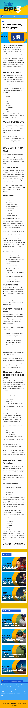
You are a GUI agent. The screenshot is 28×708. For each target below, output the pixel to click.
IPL (3, 21)
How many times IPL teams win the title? (18, 545)
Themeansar (14, 705)
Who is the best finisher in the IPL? (13, 598)
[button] (26, 16)
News (5, 621)
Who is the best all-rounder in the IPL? (11, 568)
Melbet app (10, 685)
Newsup (23, 703)
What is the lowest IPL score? (9, 544)
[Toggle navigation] (14, 16)
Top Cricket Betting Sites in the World (13, 671)
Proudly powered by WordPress (9, 703)
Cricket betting (7, 668)
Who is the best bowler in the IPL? (13, 583)
